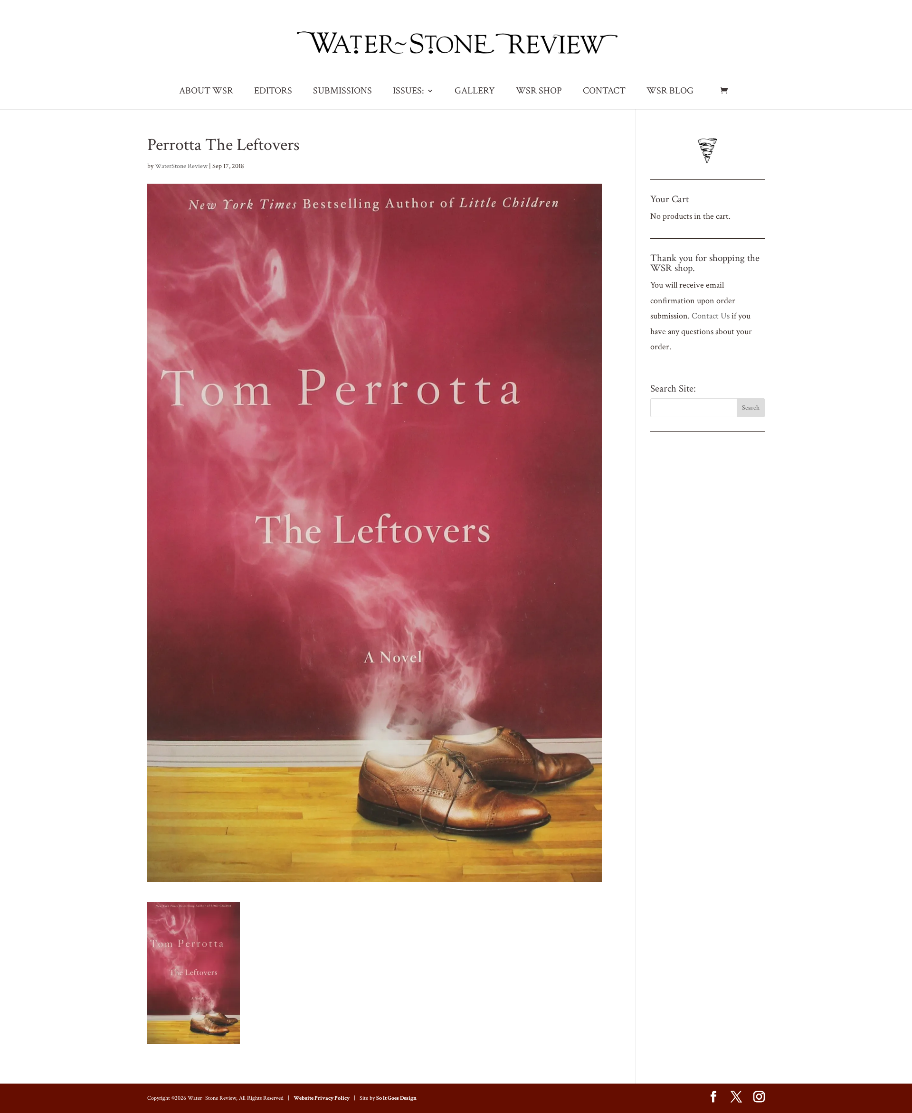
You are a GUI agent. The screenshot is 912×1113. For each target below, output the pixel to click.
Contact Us (711, 315)
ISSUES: (408, 92)
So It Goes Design (396, 1098)
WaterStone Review (181, 166)
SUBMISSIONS (342, 92)
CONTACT (604, 92)
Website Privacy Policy (322, 1098)
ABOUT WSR (206, 92)
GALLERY (475, 92)
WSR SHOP (539, 92)
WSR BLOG (670, 92)
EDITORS (273, 92)
